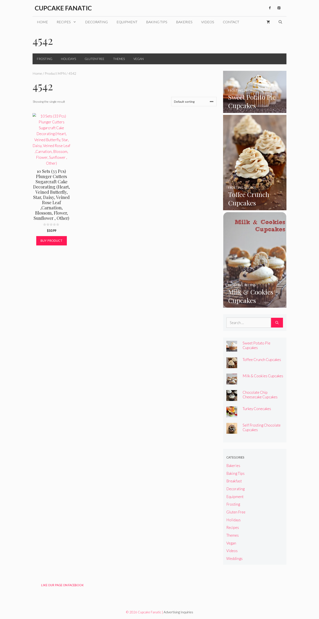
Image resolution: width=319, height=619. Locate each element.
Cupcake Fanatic (63, 8)
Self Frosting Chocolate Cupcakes (262, 427)
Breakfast (234, 481)
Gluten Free (94, 59)
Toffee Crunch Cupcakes (262, 359)
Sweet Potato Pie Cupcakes (256, 345)
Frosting (44, 59)
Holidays (68, 59)
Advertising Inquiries (178, 612)
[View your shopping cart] (268, 22)
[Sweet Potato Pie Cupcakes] (255, 110)
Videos (207, 22)
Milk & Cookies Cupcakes (263, 376)
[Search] (277, 323)
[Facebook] (269, 8)
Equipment (127, 22)
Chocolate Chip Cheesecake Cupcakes (260, 394)
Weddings (234, 558)
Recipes (64, 22)
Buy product (51, 240)
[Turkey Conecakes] (231, 414)
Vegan (138, 59)
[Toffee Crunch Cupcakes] (255, 207)
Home (42, 22)
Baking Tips (156, 22)
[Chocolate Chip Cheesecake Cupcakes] (231, 398)
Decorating (96, 22)
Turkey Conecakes (257, 408)
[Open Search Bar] (280, 22)
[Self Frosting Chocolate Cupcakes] (231, 431)
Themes (119, 59)
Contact (231, 22)
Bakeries (184, 22)
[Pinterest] (279, 8)
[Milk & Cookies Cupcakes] (255, 305)
